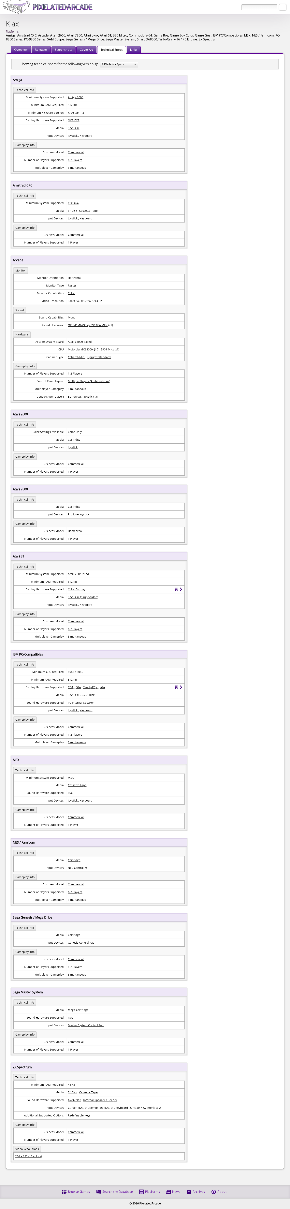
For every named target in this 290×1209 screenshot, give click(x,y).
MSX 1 (72, 777)
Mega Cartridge (78, 1010)
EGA (78, 687)
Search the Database (117, 1192)
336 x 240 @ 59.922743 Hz (85, 301)
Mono (71, 317)
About (222, 1192)
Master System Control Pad (86, 1025)
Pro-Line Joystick (78, 514)
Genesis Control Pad (81, 942)
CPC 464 (73, 203)
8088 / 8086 (75, 672)
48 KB (71, 1084)
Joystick (73, 136)
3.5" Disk (73, 128)
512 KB (72, 105)
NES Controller (77, 868)
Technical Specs (112, 50)
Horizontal (74, 278)
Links (133, 50)
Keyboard (86, 136)
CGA (70, 687)
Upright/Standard (99, 357)
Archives (199, 1192)
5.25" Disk (87, 695)
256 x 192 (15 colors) (28, 1156)
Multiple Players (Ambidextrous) (89, 381)
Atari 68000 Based (80, 342)
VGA (102, 687)
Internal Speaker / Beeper (100, 1100)
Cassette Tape (88, 211)
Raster (72, 285)
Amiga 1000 (75, 97)
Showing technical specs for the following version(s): (59, 64)
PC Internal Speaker (81, 702)
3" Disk (72, 211)
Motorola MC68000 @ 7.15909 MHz (91, 349)
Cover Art (86, 50)
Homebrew (75, 531)
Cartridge (74, 439)
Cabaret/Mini (76, 357)
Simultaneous (77, 168)
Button (72, 396)
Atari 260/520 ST (78, 574)
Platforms (152, 1192)
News (176, 1192)
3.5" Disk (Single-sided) (83, 597)
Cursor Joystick (77, 1108)
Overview (20, 50)
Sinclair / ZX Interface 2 (145, 1108)
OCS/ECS (73, 120)
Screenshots (63, 50)
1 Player (73, 242)
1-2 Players (75, 160)
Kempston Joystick (101, 1108)
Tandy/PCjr (90, 687)
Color (71, 293)
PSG (70, 793)
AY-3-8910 (74, 1100)
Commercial (76, 152)
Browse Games (79, 1192)
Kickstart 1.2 (76, 112)
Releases (41, 50)
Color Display (76, 589)
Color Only (75, 432)
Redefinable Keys (79, 1115)
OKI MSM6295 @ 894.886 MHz (88, 325)
